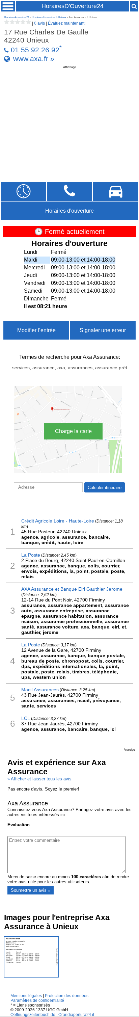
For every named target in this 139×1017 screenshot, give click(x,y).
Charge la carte (73, 431)
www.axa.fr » (33, 58)
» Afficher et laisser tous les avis (39, 778)
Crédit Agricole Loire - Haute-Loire (57, 521)
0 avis (39, 23)
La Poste (30, 555)
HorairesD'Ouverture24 (72, 6)
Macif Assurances (40, 689)
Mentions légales (26, 995)
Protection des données (66, 995)
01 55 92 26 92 (35, 50)
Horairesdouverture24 (16, 17)
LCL (25, 718)
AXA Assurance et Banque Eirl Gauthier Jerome (71, 589)
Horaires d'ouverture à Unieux (49, 17)
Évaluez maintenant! (66, 23)
